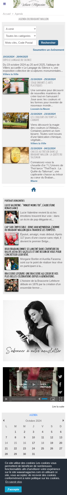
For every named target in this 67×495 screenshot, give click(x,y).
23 (24, 448)
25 (42, 448)
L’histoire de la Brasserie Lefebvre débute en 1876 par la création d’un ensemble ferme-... (40, 284)
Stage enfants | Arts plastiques (42, 84)
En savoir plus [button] (13, 481)
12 (51, 437)
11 (42, 437)
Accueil (7, 14)
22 (15, 448)
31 (33, 453)
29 (15, 453)
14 (6, 442)
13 (60, 437)
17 (33, 442)
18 (42, 442)
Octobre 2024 (33, 420)
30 (24, 453)
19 (51, 442)
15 (15, 442)
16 (24, 442)
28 (6, 453)
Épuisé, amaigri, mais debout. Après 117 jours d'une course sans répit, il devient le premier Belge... (41, 238)
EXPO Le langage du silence (17, 60)
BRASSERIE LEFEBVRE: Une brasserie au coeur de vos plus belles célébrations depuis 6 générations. (31, 275)
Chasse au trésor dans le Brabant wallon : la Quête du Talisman (46, 155)
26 (51, 448)
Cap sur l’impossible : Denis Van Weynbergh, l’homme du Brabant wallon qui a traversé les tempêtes (32, 229)
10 (33, 437)
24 (33, 448)
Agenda (19, 14)
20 (60, 442)
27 (60, 448)
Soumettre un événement (48, 49)
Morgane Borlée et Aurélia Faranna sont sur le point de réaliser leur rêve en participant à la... (41, 262)
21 (6, 448)
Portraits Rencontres (15, 201)
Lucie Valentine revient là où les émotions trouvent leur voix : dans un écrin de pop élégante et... (39, 216)
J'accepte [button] (13, 489)
